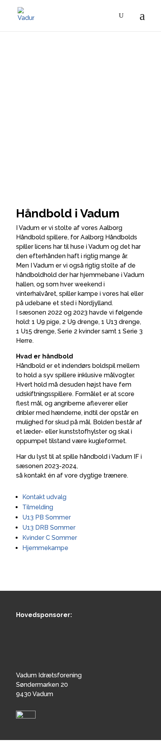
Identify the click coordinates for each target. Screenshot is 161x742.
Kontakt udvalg (44, 497)
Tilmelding (37, 507)
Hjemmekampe (45, 548)
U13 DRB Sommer (48, 527)
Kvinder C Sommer (49, 537)
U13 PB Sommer (46, 517)
